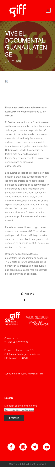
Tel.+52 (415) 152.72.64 (16, 342)
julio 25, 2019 (13, 61)
